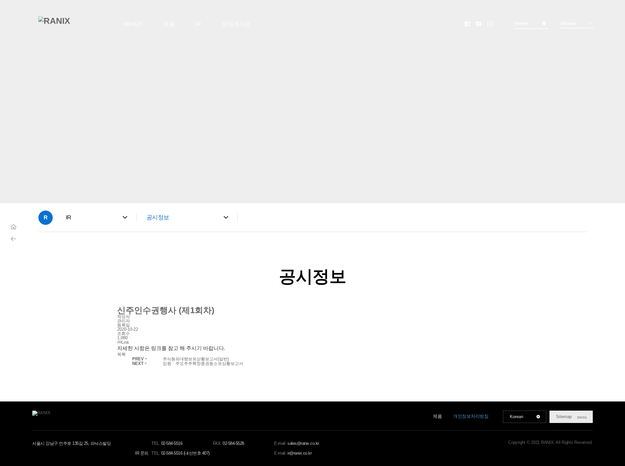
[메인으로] (54, 21)
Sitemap (568, 23)
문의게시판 (236, 24)
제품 (168, 24)
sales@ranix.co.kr (303, 443)
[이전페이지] (13, 239)
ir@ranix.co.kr (299, 453)
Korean (516, 416)
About (133, 24)
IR (198, 24)
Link (125, 342)
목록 (121, 354)
